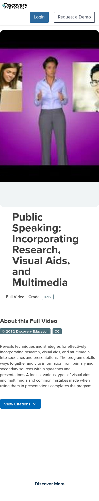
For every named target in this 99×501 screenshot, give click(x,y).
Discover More (49, 484)
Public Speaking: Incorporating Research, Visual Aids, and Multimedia (45, 249)
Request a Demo (74, 16)
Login (39, 16)
